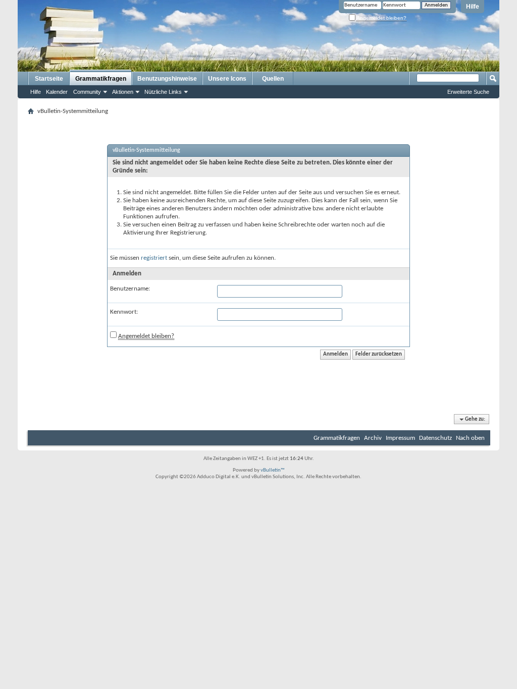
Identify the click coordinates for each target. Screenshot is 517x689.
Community (87, 92)
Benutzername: (130, 288)
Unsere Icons (227, 78)
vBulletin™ (273, 470)
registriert (154, 258)
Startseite (49, 78)
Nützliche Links (163, 92)
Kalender (57, 92)
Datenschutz (435, 438)
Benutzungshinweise (167, 78)
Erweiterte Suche (468, 92)
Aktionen (122, 92)
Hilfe (472, 6)
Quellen (273, 78)
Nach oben (470, 438)
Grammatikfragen (100, 78)
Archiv (373, 438)
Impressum (400, 438)
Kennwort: (124, 312)
